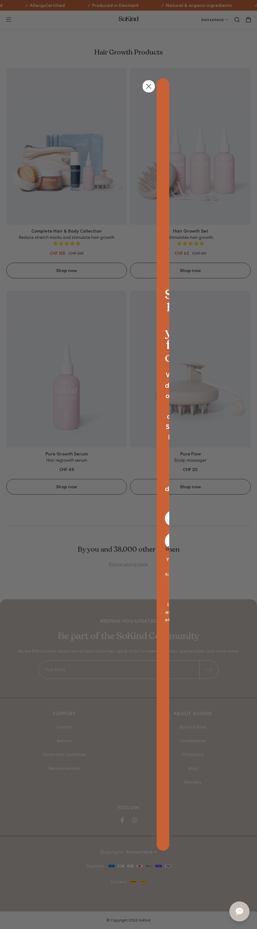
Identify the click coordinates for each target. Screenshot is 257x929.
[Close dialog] (148, 86)
